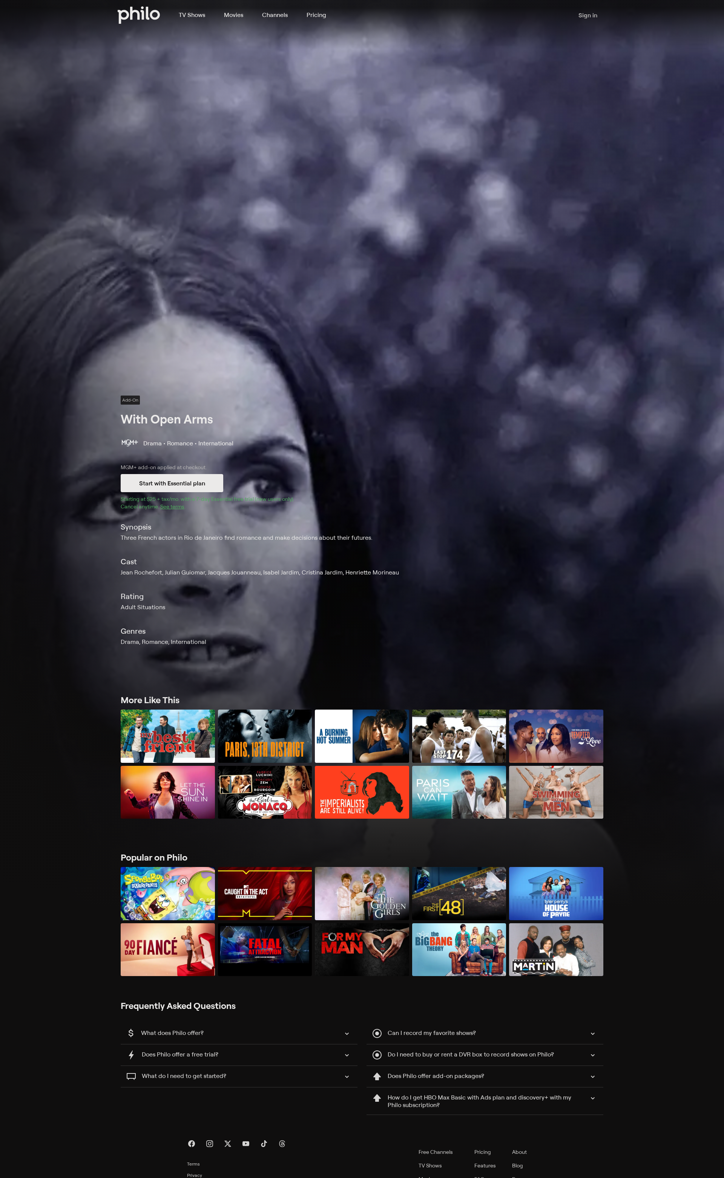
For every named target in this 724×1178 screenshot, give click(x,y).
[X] (227, 1143)
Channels (275, 14)
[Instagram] (209, 1143)
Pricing (316, 14)
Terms (193, 1164)
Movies (233, 14)
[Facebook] (191, 1143)
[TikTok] (263, 1143)
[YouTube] (245, 1143)
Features (485, 1165)
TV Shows (192, 14)
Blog (517, 1165)
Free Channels (436, 1152)
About (519, 1152)
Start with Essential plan (172, 483)
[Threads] (282, 1143)
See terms (172, 506)
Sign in (587, 15)
